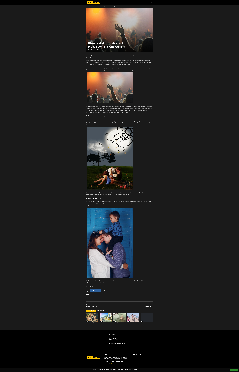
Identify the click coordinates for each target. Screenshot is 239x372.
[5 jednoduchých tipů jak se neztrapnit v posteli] (92, 317)
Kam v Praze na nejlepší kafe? (92, 306)
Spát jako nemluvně (149, 306)
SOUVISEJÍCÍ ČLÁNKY (91, 310)
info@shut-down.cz (114, 363)
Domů (87, 6)
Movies (115, 2)
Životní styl (91, 6)
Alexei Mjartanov (92, 49)
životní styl (112, 294)
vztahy (105, 294)
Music (104, 2)
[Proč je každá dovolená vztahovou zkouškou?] (106, 317)
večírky (101, 294)
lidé (95, 294)
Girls (125, 2)
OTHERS (133, 2)
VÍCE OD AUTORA (100, 310)
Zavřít (234, 369)
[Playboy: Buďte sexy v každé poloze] (147, 317)
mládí (98, 294)
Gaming (120, 2)
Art (129, 2)
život (108, 294)
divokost (91, 294)
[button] (151, 2)
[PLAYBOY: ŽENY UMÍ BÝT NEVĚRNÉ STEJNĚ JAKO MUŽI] (119, 317)
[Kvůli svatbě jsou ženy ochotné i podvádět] (133, 317)
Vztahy (96, 6)
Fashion (110, 2)
